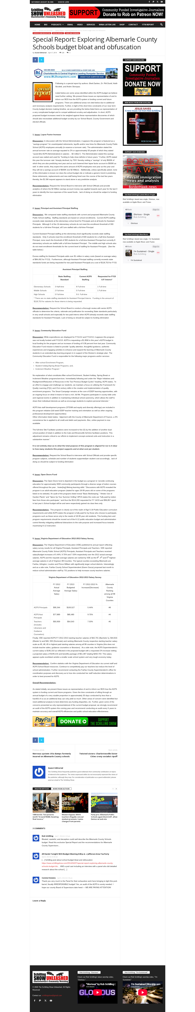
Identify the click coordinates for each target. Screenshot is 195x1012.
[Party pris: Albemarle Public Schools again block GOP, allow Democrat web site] (104, 803)
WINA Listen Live (107, 24)
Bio (45, 24)
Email (70, 24)
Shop (122, 24)
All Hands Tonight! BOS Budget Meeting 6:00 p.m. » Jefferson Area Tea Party (75, 854)
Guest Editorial (41, 53)
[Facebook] (149, 2)
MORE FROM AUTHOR (61, 789)
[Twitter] (157, 2)
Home (37, 24)
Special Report (58, 33)
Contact (133, 24)
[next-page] (116, 788)
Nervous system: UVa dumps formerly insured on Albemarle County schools (52, 755)
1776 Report (148, 24)
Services (91, 24)
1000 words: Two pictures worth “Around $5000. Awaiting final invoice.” (46, 816)
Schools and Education (46, 30)
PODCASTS (56, 24)
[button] (161, 25)
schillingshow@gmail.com (52, 995)
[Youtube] (161, 2)
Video (80, 24)
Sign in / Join (63, 2)
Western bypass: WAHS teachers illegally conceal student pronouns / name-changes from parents (73, 818)
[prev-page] (113, 788)
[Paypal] (153, 2)
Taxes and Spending (72, 33)
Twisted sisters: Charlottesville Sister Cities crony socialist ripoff (98, 755)
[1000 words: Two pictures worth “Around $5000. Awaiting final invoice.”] (46, 803)
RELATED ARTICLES (42, 789)
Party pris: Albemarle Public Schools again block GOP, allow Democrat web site (104, 816)
